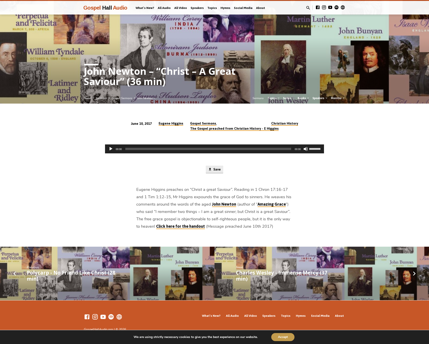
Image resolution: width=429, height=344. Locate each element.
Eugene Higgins (171, 123)
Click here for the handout (180, 226)
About (260, 8)
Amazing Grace (272, 204)
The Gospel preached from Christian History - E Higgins (234, 128)
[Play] (111, 149)
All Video (180, 8)
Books (302, 98)
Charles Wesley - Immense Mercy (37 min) (281, 275)
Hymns (225, 8)
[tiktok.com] (342, 7)
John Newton (224, 204)
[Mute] (305, 149)
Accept (283, 337)
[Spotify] (336, 7)
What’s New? (145, 8)
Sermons (101, 98)
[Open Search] (308, 8)
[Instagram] (324, 7)
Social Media (243, 8)
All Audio (164, 8)
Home (87, 98)
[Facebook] (317, 7)
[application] (214, 148)
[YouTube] (330, 7)
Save (216, 169)
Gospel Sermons (121, 98)
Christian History (284, 123)
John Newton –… (147, 98)
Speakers (197, 8)
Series (287, 98)
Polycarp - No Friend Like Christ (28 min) (71, 275)
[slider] (315, 148)
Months (336, 98)
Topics (212, 8)
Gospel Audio (105, 8)
